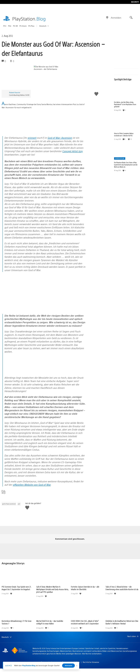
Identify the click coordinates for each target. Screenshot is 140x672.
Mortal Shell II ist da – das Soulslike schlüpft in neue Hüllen (49, 622)
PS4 (9, 26)
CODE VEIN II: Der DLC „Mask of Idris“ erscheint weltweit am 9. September (85, 622)
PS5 (4, 26)
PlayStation (29, 19)
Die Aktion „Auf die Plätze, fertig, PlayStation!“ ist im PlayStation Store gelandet (125, 104)
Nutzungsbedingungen (50, 662)
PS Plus (31, 26)
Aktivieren (68, 665)
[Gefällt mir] (124, 110)
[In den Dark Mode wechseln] (107, 17)
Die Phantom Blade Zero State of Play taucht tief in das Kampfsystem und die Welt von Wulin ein (125, 165)
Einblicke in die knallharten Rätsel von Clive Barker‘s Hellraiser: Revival (122, 622)
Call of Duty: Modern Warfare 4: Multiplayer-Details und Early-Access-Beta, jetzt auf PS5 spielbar (52, 589)
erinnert (32, 137)
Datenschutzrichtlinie (71, 662)
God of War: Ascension (60, 137)
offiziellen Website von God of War (32, 484)
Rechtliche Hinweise (91, 662)
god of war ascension (9, 504)
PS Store (23, 26)
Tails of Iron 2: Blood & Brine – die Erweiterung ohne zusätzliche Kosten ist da (122, 588)
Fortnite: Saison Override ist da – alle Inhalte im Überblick (85, 588)
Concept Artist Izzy (72, 151)
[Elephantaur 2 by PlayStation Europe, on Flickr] (21, 371)
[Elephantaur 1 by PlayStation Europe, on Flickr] (18, 130)
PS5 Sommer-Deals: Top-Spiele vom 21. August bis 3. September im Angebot (16, 588)
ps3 (19, 504)
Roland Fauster (14, 92)
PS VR (15, 26)
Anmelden (116, 17)
